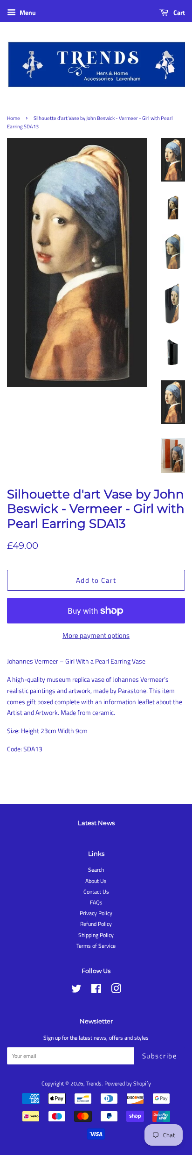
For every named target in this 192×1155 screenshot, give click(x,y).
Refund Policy (96, 924)
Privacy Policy (96, 913)
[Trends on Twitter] (76, 991)
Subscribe (160, 1055)
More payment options (96, 635)
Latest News (96, 822)
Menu (27, 12)
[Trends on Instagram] (116, 991)
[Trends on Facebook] (96, 991)
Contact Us (96, 892)
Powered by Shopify (127, 1083)
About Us (96, 881)
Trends (94, 1083)
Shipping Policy (96, 935)
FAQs (96, 902)
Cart (178, 12)
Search (96, 870)
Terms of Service (96, 946)
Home (13, 118)
